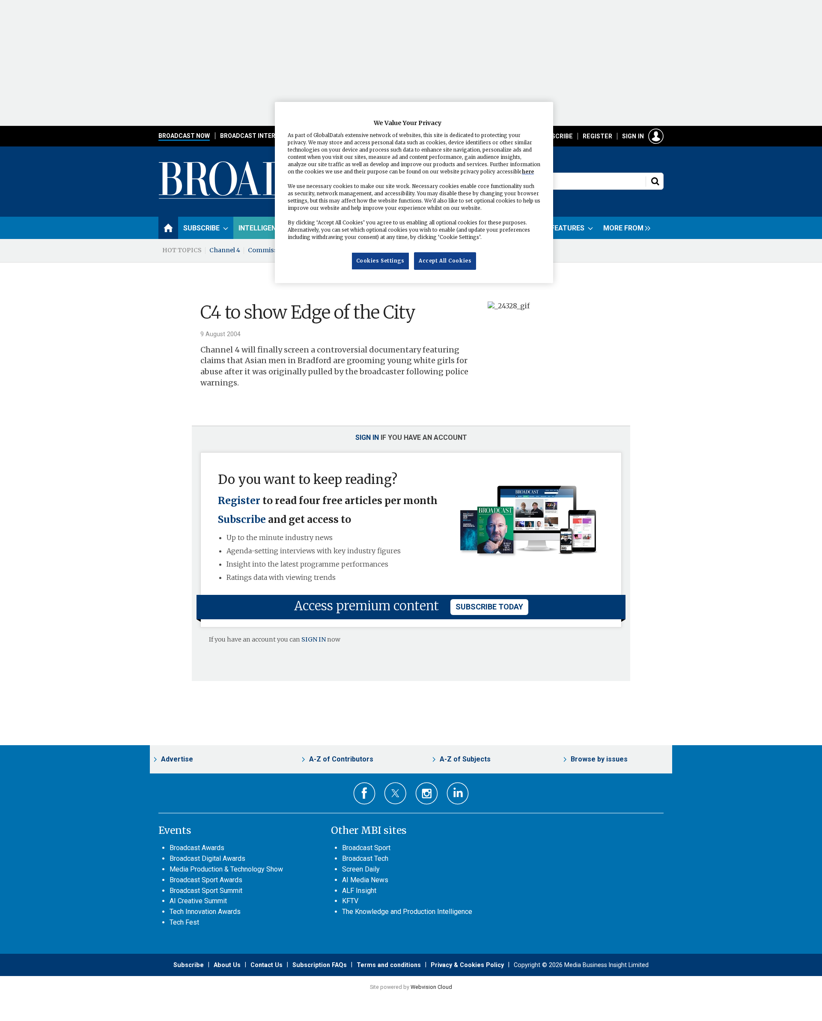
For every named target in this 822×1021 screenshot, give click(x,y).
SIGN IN (313, 639)
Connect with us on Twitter (395, 793)
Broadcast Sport (366, 848)
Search (655, 181)
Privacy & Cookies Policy (467, 964)
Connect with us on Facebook (364, 793)
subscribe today (489, 606)
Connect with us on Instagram (426, 793)
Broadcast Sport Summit (206, 891)
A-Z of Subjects (465, 759)
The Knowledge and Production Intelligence (407, 912)
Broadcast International (262, 135)
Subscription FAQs (319, 964)
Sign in (633, 136)
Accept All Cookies (445, 261)
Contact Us (266, 964)
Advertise (177, 759)
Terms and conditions (389, 964)
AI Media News (365, 880)
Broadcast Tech (365, 858)
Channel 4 (224, 250)
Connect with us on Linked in (458, 793)
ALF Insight (359, 891)
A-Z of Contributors (341, 759)
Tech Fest (184, 922)
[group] (624, 228)
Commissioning (273, 250)
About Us (227, 964)
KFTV (350, 901)
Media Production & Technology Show (226, 869)
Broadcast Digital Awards (207, 858)
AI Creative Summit (198, 901)
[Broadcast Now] (274, 197)
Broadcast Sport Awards (206, 880)
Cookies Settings (380, 261)
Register (597, 136)
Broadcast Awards (197, 848)
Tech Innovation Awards (205, 912)
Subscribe (556, 136)
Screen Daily (361, 869)
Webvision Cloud (431, 987)
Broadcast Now (184, 135)
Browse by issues (599, 759)
